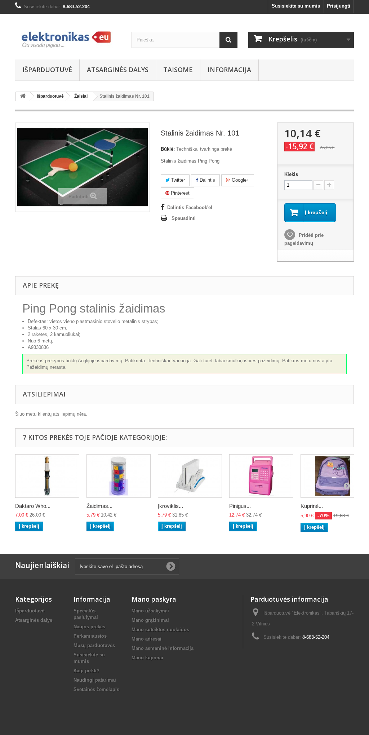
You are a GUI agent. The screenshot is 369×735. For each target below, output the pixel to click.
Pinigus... (240, 506)
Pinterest (179, 193)
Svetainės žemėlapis (96, 689)
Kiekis (291, 174)
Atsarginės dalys (117, 69)
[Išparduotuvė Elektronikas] (68, 34)
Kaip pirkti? (86, 670)
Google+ (239, 180)
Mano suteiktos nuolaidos (160, 629)
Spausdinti (184, 218)
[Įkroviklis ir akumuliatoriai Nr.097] (190, 475)
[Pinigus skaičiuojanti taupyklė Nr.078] (261, 475)
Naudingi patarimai (95, 680)
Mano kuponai (147, 657)
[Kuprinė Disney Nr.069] (333, 475)
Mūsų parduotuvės (94, 645)
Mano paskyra (154, 599)
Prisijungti (338, 6)
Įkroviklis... (170, 506)
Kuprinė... (312, 506)
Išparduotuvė (47, 69)
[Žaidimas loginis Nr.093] (118, 475)
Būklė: (168, 149)
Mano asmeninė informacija (163, 648)
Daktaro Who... (32, 506)
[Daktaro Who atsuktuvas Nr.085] (47, 475)
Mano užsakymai (150, 611)
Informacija (229, 69)
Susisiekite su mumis (296, 6)
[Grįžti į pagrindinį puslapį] (23, 96)
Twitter (177, 180)
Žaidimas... (99, 506)
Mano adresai (146, 639)
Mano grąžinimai (150, 620)
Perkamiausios (90, 636)
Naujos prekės (89, 626)
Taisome (178, 69)
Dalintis (206, 180)
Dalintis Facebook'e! (189, 207)
